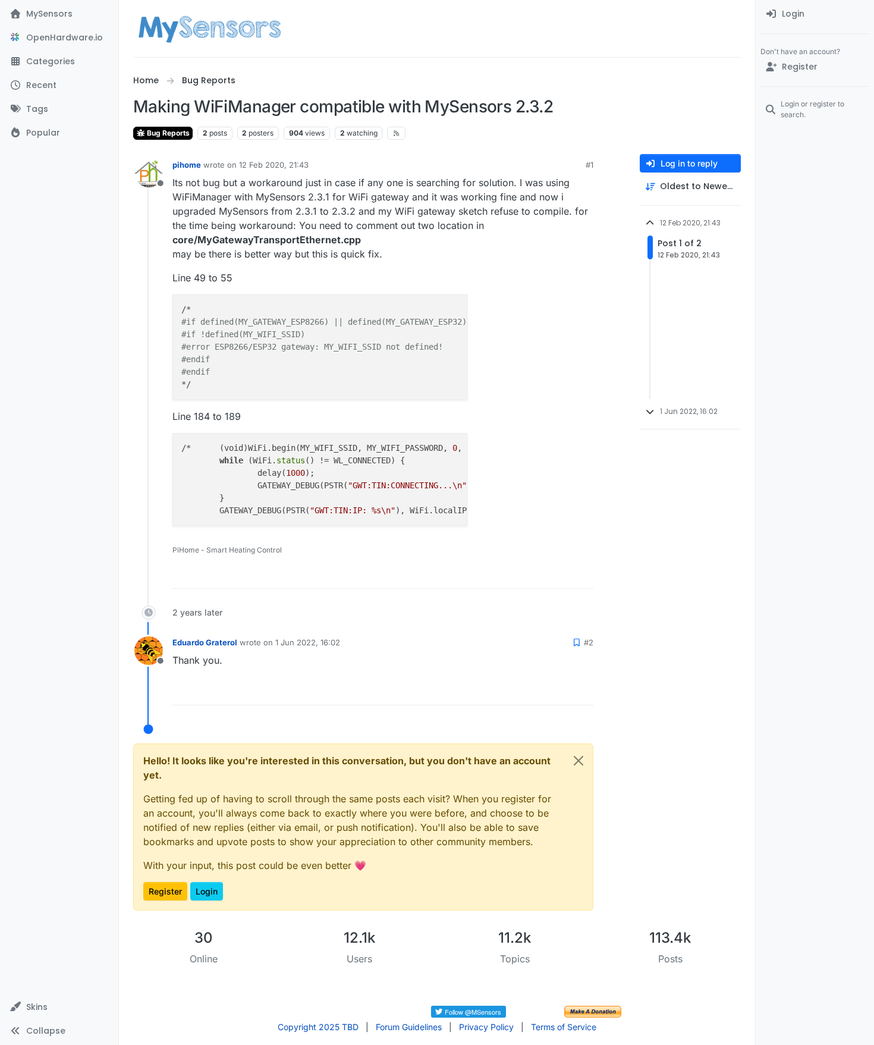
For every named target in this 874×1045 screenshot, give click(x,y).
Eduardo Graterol (204, 642)
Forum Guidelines (409, 1027)
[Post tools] (583, 574)
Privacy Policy (486, 1027)
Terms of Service (563, 1027)
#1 (589, 165)
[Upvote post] (540, 574)
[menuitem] (814, 14)
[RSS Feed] (396, 133)
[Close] (578, 760)
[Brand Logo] (209, 28)
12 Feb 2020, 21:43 (274, 165)
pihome (186, 165)
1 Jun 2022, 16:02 (307, 642)
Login (207, 891)
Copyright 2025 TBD (318, 1027)
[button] (59, 1006)
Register (165, 891)
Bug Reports (167, 132)
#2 (588, 642)
